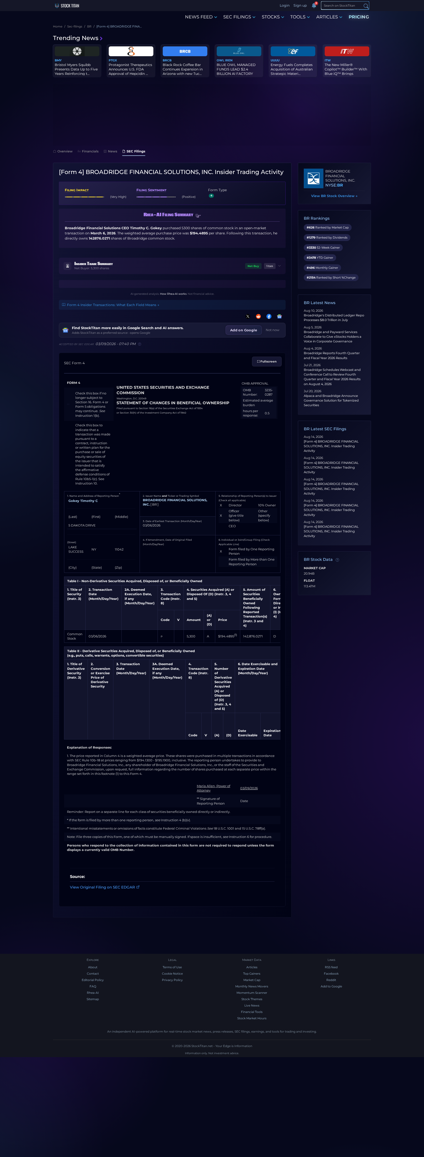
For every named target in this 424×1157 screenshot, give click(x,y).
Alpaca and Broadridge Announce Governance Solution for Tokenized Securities (331, 400)
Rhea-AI (93, 993)
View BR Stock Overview (334, 196)
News (112, 151)
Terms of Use (172, 967)
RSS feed (331, 967)
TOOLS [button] (297, 17)
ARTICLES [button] (327, 17)
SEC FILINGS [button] (237, 17)
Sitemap (93, 999)
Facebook (331, 973)
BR (340, 185)
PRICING (359, 17)
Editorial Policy (93, 980)
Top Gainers (251, 973)
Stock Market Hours (251, 1018)
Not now (272, 330)
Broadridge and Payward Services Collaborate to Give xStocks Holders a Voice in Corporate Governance (332, 336)
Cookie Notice (172, 973)
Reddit (331, 980)
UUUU (275, 60)
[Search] (366, 6)
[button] (198, 216)
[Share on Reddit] (257, 316)
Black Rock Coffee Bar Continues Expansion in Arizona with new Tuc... (183, 69)
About (92, 967)
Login (285, 5)
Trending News (75, 37)
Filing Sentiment (151, 190)
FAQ (93, 986)
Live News (251, 1005)
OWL (220, 60)
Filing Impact (77, 190)
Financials (90, 151)
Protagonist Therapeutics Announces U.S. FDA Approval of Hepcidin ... (130, 69)
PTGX (113, 60)
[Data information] (337, 560)
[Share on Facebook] (268, 316)
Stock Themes (251, 999)
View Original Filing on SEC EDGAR (102, 887)
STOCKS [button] (271, 17)
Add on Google (243, 330)
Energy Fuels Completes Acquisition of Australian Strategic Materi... (292, 69)
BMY (58, 60)
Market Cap (315, 568)
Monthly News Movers (251, 986)
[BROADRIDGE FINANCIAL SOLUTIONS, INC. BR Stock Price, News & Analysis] (313, 178)
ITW (328, 60)
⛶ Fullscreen (267, 361)
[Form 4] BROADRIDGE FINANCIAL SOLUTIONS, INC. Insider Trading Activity (331, 446)
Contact (93, 973)
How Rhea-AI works (173, 294)
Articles (251, 967)
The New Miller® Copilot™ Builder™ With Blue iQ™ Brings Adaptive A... (346, 72)
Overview (65, 151)
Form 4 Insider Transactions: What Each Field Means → (113, 305)
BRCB (167, 60)
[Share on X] (246, 316)
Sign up (300, 5)
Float (309, 580)
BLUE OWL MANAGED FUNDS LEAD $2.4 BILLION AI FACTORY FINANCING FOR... (236, 72)
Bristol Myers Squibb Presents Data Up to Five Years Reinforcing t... (76, 69)
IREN (229, 60)
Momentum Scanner (252, 993)
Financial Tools (252, 1012)
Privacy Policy (172, 980)
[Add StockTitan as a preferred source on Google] (278, 316)
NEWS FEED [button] (199, 17)
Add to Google (331, 986)
